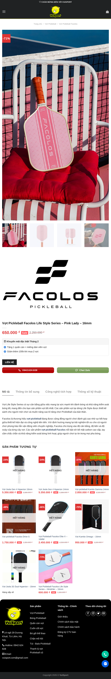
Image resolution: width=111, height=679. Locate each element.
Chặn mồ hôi (36, 638)
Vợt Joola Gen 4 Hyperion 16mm (17, 489)
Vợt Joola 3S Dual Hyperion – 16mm (19, 586)
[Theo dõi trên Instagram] (93, 613)
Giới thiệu (63, 616)
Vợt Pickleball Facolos (68, 24)
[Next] (103, 125)
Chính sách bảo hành (69, 627)
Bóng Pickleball (38, 618)
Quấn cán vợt (37, 623)
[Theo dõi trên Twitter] (98, 613)
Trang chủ (38, 24)
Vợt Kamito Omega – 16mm (88, 536)
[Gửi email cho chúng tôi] (103, 613)
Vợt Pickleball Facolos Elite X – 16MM (53, 537)
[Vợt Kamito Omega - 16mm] (92, 516)
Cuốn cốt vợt (36, 628)
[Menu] (4, 11)
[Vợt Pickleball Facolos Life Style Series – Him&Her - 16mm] (55, 566)
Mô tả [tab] (6, 391)
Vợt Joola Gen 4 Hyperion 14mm (54, 489)
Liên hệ (9, 362)
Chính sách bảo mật (68, 622)
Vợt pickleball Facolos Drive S (16, 536)
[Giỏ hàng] (107, 11)
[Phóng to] (6, 217)
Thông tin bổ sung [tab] (27, 391)
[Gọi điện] (105, 654)
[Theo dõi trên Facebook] (88, 613)
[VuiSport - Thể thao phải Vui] (55, 11)
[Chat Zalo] (105, 663)
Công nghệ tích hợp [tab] (58, 391)
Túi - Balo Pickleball (40, 643)
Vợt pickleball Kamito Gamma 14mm (92, 489)
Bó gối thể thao (37, 633)
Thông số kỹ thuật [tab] (89, 391)
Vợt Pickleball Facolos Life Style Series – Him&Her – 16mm (53, 587)
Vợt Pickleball (50, 24)
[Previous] (8, 125)
